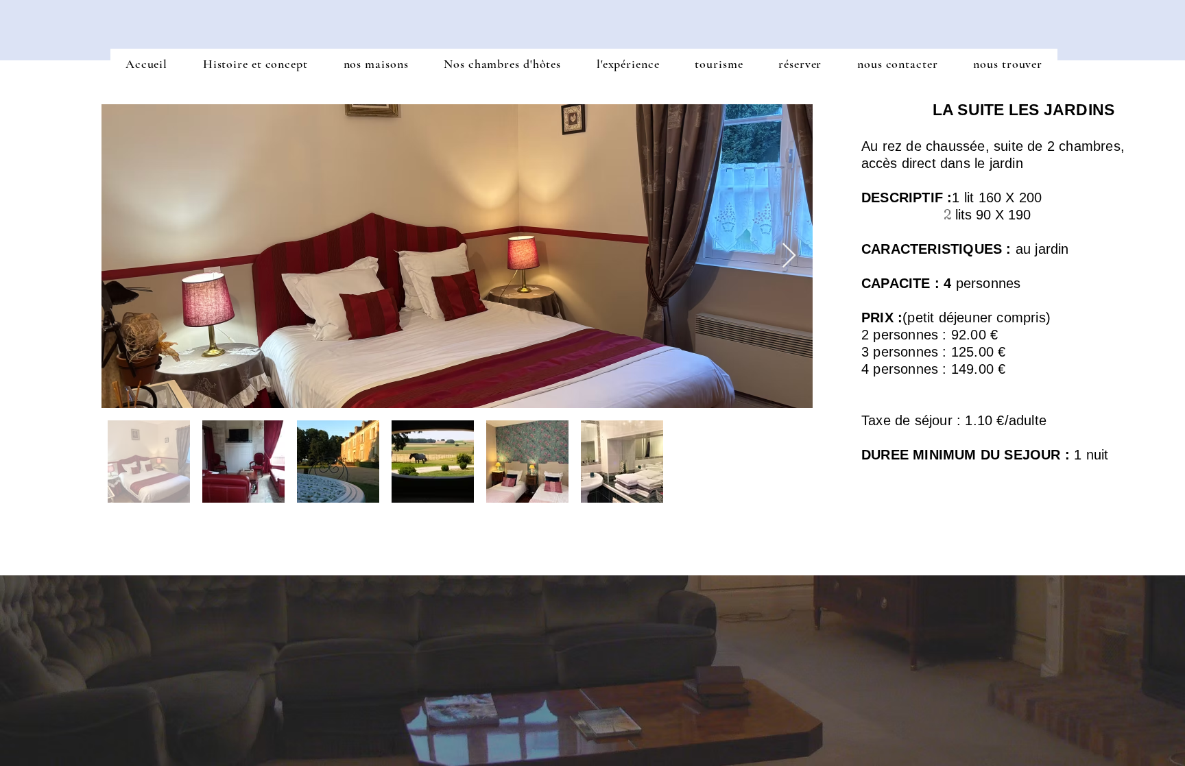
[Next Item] (789, 256)
